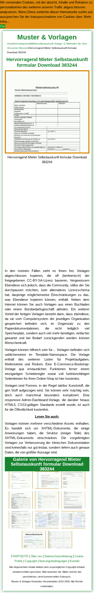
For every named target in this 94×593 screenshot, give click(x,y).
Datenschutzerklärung (58, 556)
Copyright (31, 561)
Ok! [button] (2, 26)
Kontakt (75, 561)
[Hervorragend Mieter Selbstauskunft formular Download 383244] (47, 152)
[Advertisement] (47, 219)
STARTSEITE (19, 556)
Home (10, 43)
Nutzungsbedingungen (53, 561)
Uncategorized (22, 43)
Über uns (36, 556)
